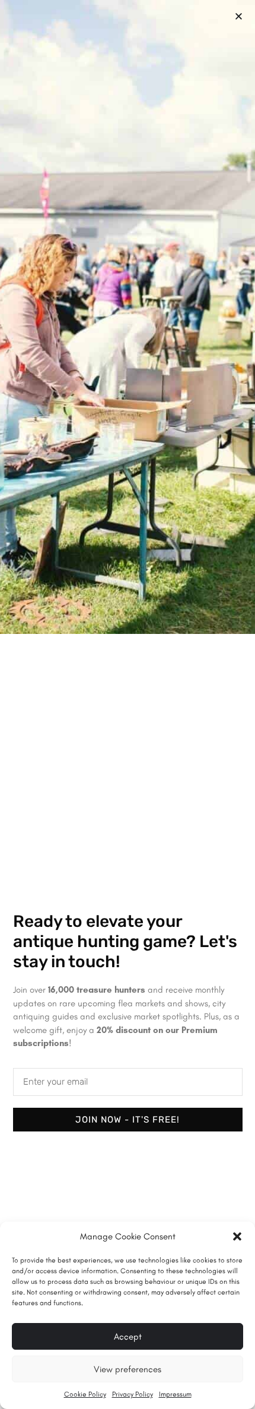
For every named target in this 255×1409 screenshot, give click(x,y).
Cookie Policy (85, 1394)
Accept (128, 1336)
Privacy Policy (132, 1394)
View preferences (127, 1369)
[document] (127, 704)
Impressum (175, 1394)
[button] (237, 1236)
